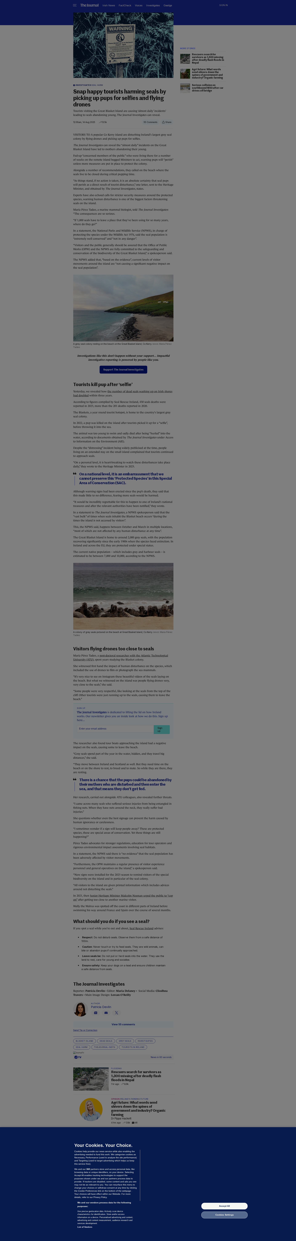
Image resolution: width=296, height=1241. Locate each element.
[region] (148, 1184)
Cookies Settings (224, 1215)
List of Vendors (84, 1227)
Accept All (224, 1206)
